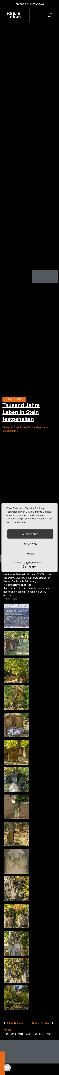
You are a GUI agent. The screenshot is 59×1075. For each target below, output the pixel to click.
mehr (30, 554)
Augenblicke (20, 427)
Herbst (45, 427)
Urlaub (5, 431)
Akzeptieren (30, 534)
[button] (10, 1034)
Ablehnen (30, 544)
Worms (14, 431)
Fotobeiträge (34, 427)
